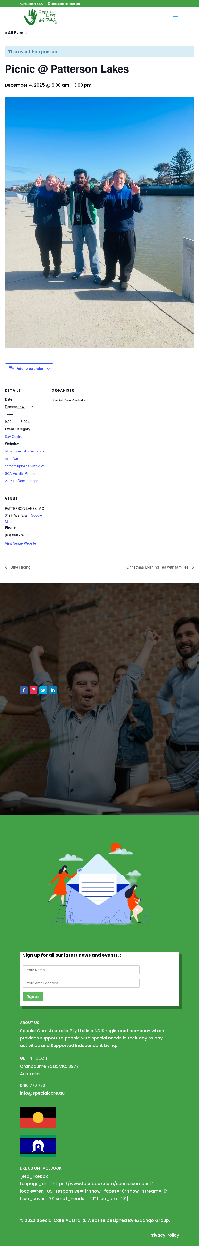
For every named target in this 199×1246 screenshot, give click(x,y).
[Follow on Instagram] (33, 690)
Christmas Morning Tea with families (158, 567)
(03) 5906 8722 (33, 4)
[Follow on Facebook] (24, 690)
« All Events (16, 32)
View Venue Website (20, 543)
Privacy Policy (164, 1235)
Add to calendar (30, 368)
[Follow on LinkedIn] (53, 690)
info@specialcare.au (47, 660)
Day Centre (13, 436)
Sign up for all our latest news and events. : (72, 955)
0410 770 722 (39, 671)
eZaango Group (151, 1220)
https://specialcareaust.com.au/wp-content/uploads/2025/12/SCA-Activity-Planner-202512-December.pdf (24, 466)
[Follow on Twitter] (43, 690)
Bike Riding (20, 567)
